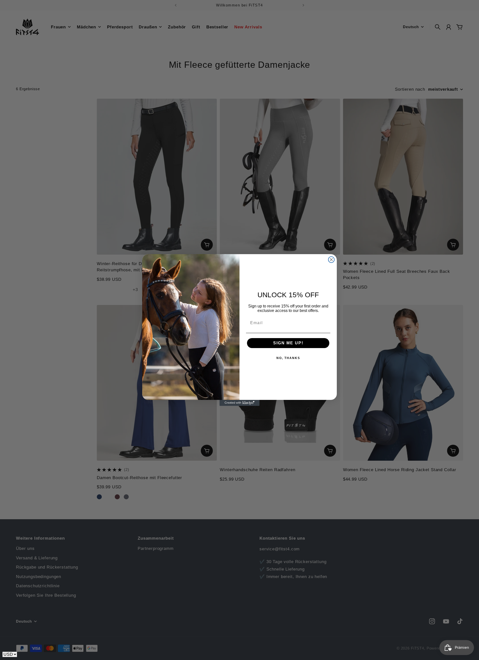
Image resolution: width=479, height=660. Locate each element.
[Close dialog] (331, 260)
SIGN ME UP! (288, 343)
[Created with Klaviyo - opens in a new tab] (239, 403)
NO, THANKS (288, 358)
